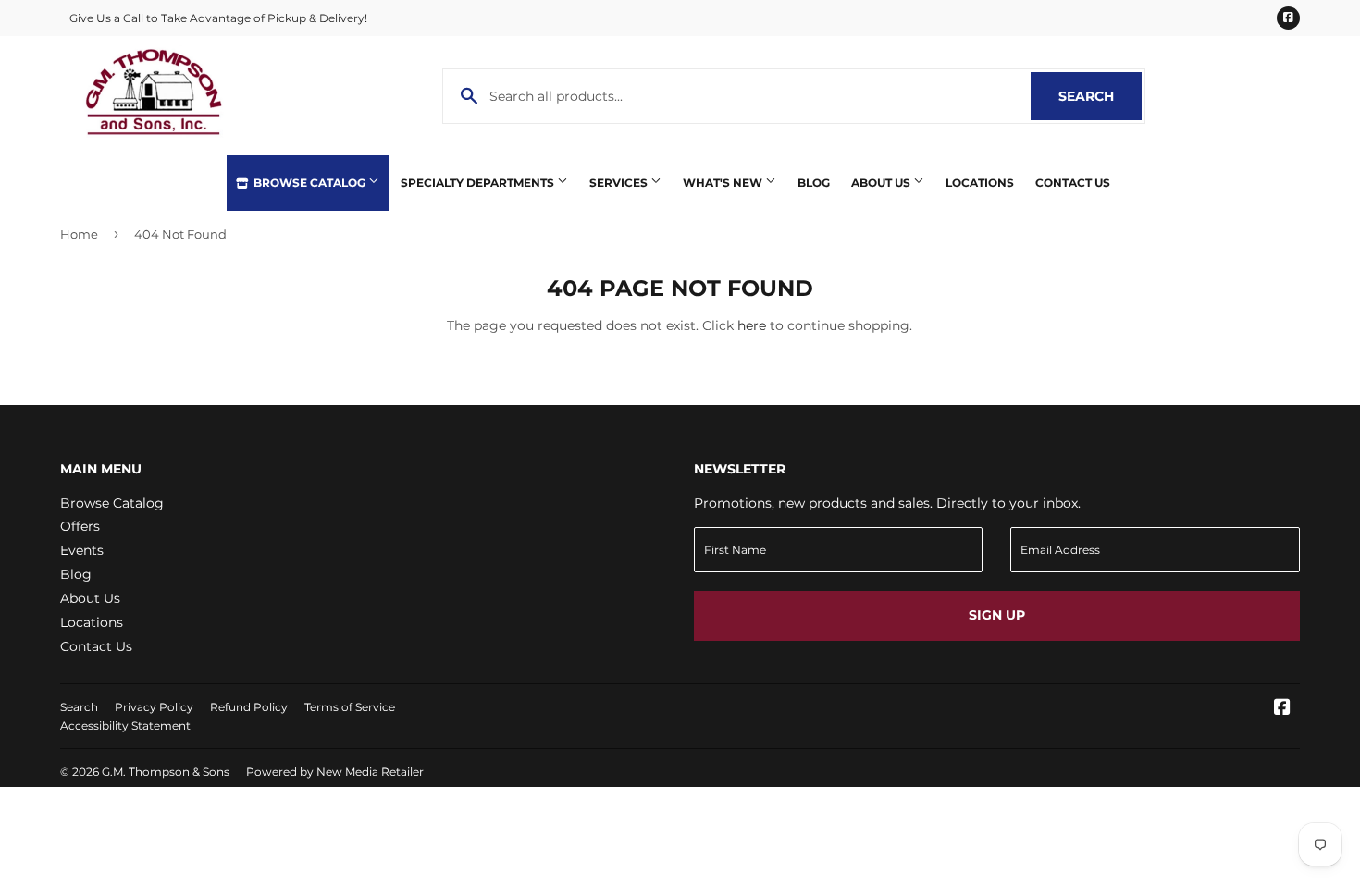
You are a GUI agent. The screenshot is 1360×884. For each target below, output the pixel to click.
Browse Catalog (309, 183)
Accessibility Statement (125, 725)
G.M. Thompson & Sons (165, 772)
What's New (724, 183)
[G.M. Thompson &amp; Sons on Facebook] (1282, 709)
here (751, 325)
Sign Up (997, 615)
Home (79, 234)
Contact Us (1072, 183)
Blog (813, 183)
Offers (80, 526)
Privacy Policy (154, 707)
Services (619, 183)
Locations (980, 183)
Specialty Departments (479, 183)
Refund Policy (249, 707)
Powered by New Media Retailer (335, 772)
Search (1100, 96)
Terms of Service (349, 707)
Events (82, 550)
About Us (882, 183)
